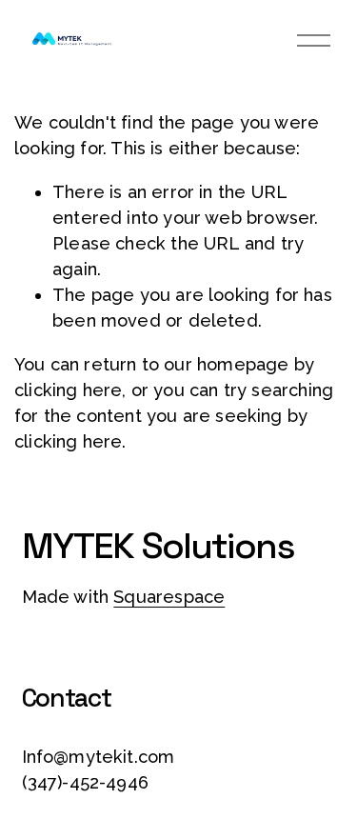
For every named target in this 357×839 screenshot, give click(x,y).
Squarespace (169, 597)
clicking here (68, 390)
